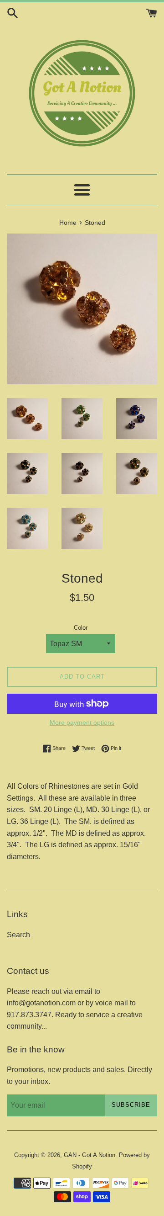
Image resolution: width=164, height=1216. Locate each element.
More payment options (82, 722)
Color (80, 627)
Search (18, 935)
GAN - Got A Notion (89, 1155)
